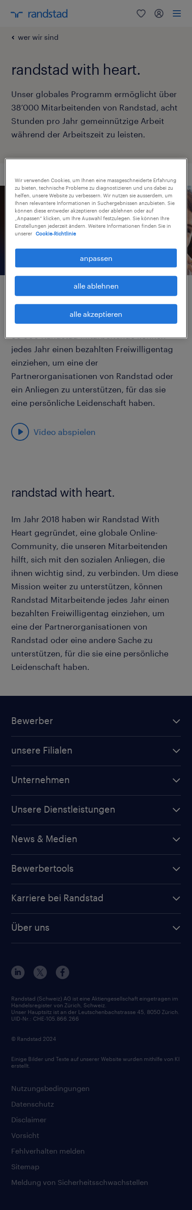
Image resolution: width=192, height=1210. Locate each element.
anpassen (96, 258)
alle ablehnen (96, 285)
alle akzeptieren (96, 313)
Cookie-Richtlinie (56, 233)
